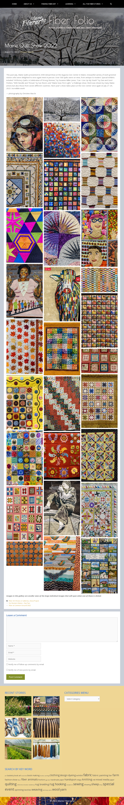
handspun (70, 779)
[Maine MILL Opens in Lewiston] (46, 715)
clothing (55, 775)
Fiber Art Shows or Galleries (19, 601)
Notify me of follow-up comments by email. (26, 664)
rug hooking (58, 784)
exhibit (79, 775)
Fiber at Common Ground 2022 (20, 605)
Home (14, 4)
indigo (79, 780)
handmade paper (57, 780)
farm (115, 775)
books (42, 776)
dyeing (72, 775)
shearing (87, 784)
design (64, 775)
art (6, 776)
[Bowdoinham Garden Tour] (18, 715)
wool (56, 789)
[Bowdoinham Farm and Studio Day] (18, 758)
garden (48, 780)
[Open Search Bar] (111, 4)
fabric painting (100, 775)
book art (17, 775)
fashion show (11, 779)
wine (50, 790)
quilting (11, 784)
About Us (28, 4)
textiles (27, 789)
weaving (37, 789)
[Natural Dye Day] (46, 758)
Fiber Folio (71, 19)
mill (94, 780)
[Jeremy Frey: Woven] (46, 736)
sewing (78, 784)
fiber (19, 780)
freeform (41, 780)
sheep (95, 784)
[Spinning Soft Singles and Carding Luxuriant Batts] (18, 736)
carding (46, 776)
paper (112, 780)
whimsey (45, 790)
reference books (22, 785)
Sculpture (69, 785)
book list (24, 776)
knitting (87, 779)
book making (33, 775)
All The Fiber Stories (92, 4)
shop (100, 785)
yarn (63, 789)
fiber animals (29, 779)
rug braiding (42, 784)
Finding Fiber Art (48, 4)
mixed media (102, 779)
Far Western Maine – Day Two (19, 603)
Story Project (34, 601)
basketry (10, 775)
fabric (87, 775)
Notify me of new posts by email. (22, 670)
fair (110, 775)
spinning (19, 789)
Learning (69, 4)
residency (31, 785)
